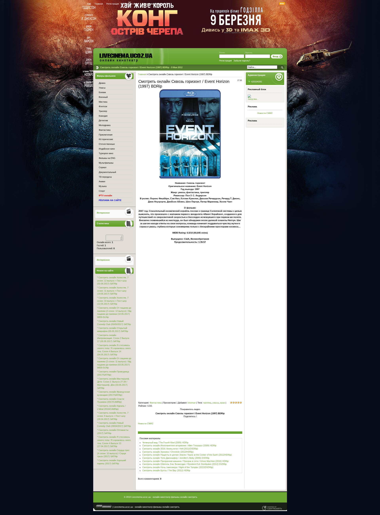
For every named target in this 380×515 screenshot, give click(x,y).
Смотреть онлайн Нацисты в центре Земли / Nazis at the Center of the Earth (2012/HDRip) (187, 455)
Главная (99, 4)
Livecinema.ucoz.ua (272, 508)
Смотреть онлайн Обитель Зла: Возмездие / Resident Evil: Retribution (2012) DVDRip (184, 464)
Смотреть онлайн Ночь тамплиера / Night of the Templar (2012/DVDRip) (177, 467)
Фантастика (155, 403)
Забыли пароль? (242, 60)
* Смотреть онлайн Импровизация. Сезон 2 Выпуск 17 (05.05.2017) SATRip (113, 338)
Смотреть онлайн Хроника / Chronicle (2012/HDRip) (168, 452)
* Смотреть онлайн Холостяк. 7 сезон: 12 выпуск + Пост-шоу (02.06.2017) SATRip (112, 280)
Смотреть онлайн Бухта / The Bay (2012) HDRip (166, 470)
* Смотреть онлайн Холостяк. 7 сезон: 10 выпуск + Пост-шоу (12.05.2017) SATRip (112, 301)
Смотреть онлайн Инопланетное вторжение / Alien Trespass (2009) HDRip (179, 445)
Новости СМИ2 (265, 113)
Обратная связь (130, 4)
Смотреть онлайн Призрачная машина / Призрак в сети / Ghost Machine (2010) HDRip (185, 461)
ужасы (215, 403)
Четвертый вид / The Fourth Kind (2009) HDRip (165, 442)
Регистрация (112, 4)
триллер (207, 403)
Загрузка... (253, 99)
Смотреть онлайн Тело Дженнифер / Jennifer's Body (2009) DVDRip (175, 458)
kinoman (192, 403)
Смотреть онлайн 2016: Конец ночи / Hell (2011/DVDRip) (170, 448)
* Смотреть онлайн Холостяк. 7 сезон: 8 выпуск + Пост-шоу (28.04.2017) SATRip (112, 416)
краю (222, 403)
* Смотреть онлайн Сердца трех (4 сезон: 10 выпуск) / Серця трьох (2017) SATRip (113, 453)
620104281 (256, 81)
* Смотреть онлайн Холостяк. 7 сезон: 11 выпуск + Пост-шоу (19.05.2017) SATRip (112, 290)
